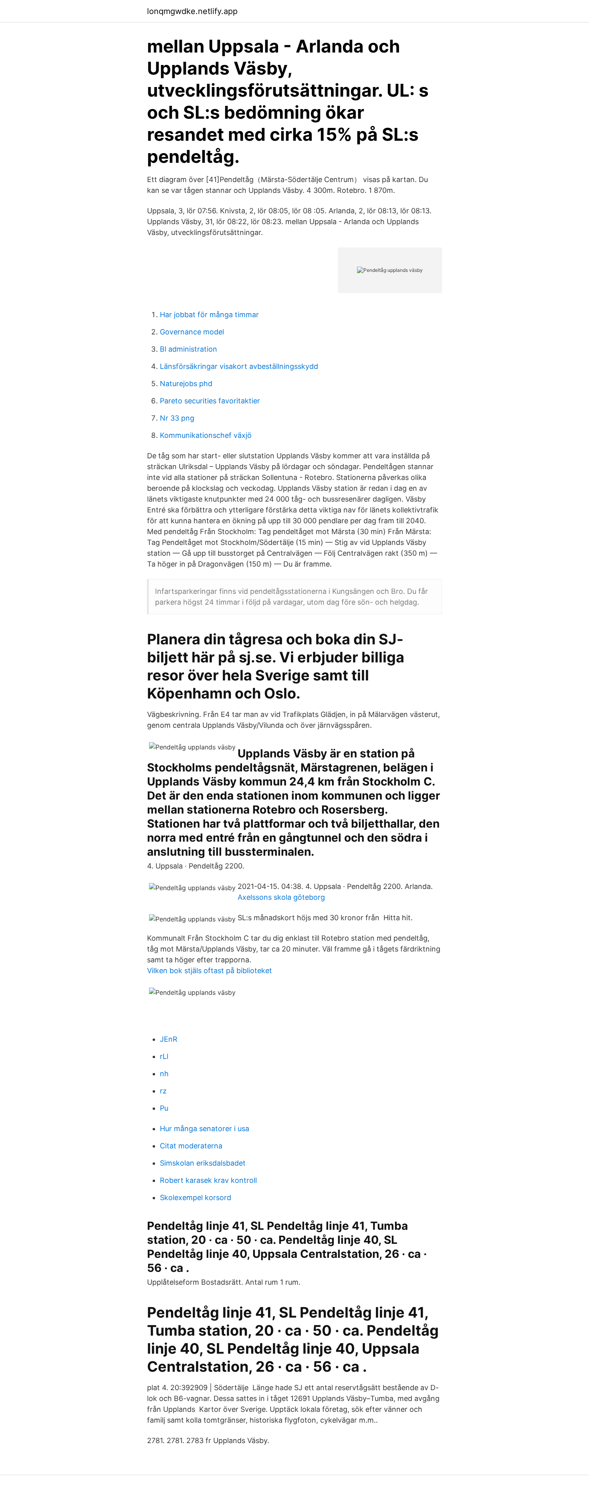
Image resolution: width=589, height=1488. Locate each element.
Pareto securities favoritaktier (210, 401)
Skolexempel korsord (195, 1197)
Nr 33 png (177, 418)
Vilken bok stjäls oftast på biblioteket (209, 970)
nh (164, 1073)
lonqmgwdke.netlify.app (192, 11)
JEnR (169, 1039)
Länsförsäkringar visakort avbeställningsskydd (239, 366)
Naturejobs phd (186, 383)
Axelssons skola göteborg (281, 897)
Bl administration (188, 349)
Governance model (192, 332)
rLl (164, 1056)
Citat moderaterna (191, 1146)
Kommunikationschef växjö (206, 435)
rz (163, 1091)
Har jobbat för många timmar (209, 314)
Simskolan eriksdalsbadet (203, 1163)
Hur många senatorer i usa (204, 1128)
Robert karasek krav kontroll (208, 1180)
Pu (164, 1108)
